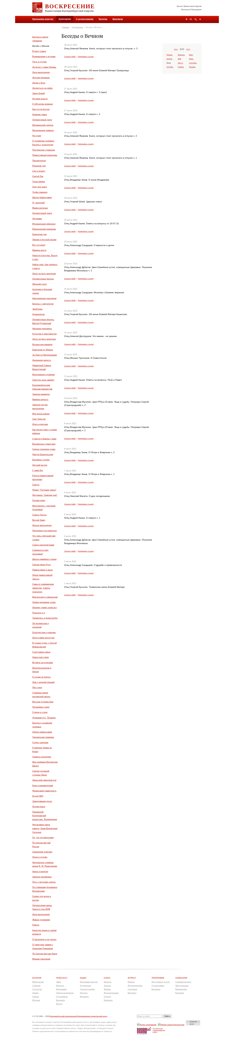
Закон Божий (38, 93)
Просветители (39, 160)
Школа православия (42, 197)
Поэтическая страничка (43, 150)
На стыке (36, 135)
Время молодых (40, 208)
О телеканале (62, 996)
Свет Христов (39, 419)
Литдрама (37, 218)
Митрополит (38, 982)
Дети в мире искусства (43, 638)
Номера (107, 989)
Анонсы (107, 985)
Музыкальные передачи (43, 224)
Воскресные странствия (43, 444)
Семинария (181, 978)
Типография (158, 978)
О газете (107, 996)
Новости (60, 985)
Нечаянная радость (41, 360)
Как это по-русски (41, 109)
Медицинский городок (42, 125)
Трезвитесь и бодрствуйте (45, 618)
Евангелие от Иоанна (42, 350)
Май (179, 59)
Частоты (103, 18)
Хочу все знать (39, 187)
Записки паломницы (42, 877)
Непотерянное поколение (44, 298)
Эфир (58, 982)
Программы (61, 989)
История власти (40, 99)
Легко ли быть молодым (44, 273)
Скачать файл (70, 57)
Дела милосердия (41, 72)
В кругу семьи (39, 51)
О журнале (132, 989)
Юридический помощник (44, 229)
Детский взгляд (39, 465)
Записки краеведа (41, 394)
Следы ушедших (40, 742)
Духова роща (38, 806)
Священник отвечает (42, 852)
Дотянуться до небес (42, 88)
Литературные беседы (43, 279)
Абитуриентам (181, 985)
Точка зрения (38, 181)
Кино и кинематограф (42, 785)
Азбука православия (42, 732)
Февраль (181, 55)
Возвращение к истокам (43, 56)
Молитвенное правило (43, 130)
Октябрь (170, 67)
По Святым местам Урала (44, 954)
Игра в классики (40, 424)
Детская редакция (41, 77)
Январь (170, 55)
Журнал (132, 978)
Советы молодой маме (43, 545)
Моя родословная (41, 414)
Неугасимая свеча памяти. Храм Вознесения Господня (44, 828)
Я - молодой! (38, 203)
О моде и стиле (39, 712)
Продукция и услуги (161, 982)
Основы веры (38, 500)
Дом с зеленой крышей (43, 682)
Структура (37, 989)
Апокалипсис (38, 314)
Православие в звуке (42, 570)
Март (191, 55)
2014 (176, 49)
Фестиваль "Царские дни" (44, 495)
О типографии (158, 985)
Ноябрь (181, 67)
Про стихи (37, 687)
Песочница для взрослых (44, 530)
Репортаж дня (39, 166)
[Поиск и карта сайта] (195, 19)
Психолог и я (38, 613)
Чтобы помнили (39, 192)
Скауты (35, 484)
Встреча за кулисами (42, 662)
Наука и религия (40, 871)
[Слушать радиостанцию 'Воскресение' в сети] (171, 1024)
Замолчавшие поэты (42, 801)
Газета (107, 978)
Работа (35, 925)
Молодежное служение (43, 374)
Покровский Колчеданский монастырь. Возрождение (44, 816)
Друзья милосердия (42, 525)
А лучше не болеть (41, 677)
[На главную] (186, 19)
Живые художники (41, 920)
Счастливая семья (41, 652)
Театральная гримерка (43, 737)
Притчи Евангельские (42, 454)
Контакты (118, 18)
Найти (167, 1016)
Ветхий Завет (38, 520)
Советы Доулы (39, 515)
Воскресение (70, 6)
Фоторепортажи (111, 993)
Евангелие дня (39, 234)
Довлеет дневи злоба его (44, 607)
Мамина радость (40, 399)
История (36, 1000)
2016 (188, 49)
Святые (35, 996)
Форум (59, 1004)
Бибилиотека (181, 989)
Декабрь (192, 67)
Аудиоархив (77, 27)
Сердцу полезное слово (43, 449)
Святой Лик (37, 176)
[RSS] (200, 19)
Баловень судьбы (41, 460)
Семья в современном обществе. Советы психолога (43, 588)
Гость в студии (39, 62)
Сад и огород (38, 171)
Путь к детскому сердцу (44, 882)
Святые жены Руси (41, 564)
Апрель (169, 59)
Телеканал (61, 978)
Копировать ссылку (86, 57)
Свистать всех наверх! (43, 380)
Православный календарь (44, 155)
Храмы (35, 993)
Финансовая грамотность (44, 791)
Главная (65, 27)
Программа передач (42, 18)
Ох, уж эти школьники (43, 837)
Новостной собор (40, 657)
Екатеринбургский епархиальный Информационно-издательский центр (78, 1016)
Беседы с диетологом (42, 304)
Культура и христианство (44, 334)
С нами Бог (37, 470)
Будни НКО (37, 796)
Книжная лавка (39, 114)
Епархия (36, 978)
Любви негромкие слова (44, 602)
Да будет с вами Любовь (44, 67)
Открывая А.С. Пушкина (44, 718)
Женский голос (39, 284)
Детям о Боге (38, 83)
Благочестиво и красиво (44, 632)
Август (180, 63)
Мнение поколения (41, 959)
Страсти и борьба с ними (44, 439)
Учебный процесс (183, 982)
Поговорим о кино (40, 707)
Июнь (191, 59)
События (36, 985)
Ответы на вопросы (65, 993)
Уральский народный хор (44, 780)
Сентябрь (193, 63)
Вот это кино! (38, 245)
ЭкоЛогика (37, 309)
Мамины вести (39, 250)
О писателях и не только (44, 939)
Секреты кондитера (41, 757)
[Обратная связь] (191, 19)
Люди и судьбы (39, 857)
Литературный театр (42, 120)
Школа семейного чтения (44, 559)
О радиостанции (84, 18)
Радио (83, 978)
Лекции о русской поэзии (44, 239)
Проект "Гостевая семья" (44, 490)
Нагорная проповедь (42, 328)
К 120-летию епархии (42, 104)
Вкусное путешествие (42, 702)
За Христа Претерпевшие (44, 355)
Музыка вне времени (42, 344)
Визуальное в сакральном (45, 597)
